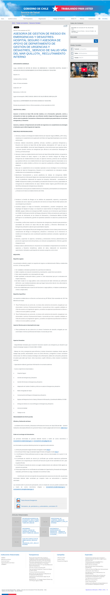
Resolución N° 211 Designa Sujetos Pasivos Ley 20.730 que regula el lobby (40, 580)
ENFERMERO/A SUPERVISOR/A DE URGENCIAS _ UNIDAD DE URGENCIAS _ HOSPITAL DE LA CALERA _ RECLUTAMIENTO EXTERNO (58, 531)
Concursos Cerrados (34, 23)
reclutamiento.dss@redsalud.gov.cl (23, 441)
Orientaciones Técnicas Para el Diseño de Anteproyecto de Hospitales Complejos (95, 576)
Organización (42, 18)
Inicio (2, 18)
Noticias (82, 18)
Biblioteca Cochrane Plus (91, 580)
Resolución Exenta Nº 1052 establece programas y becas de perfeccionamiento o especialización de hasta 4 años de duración (40, 559)
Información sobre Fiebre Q (92, 571)
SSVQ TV (73, 18)
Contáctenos (92, 18)
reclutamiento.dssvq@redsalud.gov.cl (23, 489)
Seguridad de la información (92, 589)
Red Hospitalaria (27, 18)
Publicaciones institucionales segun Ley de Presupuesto (39, 577)
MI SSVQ (104, 18)
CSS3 (104, 589)
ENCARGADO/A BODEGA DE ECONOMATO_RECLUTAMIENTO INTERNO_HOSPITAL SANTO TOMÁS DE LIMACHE (30, 521)
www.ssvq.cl (64, 428)
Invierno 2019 (60, 559)
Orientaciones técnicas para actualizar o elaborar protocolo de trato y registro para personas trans (95, 559)
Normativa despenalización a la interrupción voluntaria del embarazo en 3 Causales (40, 562)
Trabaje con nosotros (22, 23)
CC (107, 589)
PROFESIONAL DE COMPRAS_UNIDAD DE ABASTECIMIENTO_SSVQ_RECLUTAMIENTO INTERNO (59, 521)
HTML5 (100, 589)
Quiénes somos (12, 18)
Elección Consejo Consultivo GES (37, 567)
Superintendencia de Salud (7, 563)
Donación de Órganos (62, 561)
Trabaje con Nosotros (59, 18)
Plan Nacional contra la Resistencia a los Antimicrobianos (95, 573)
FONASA (3, 558)
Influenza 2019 (61, 558)
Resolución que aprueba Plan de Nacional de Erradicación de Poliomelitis (40, 574)
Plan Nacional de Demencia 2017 (93, 578)
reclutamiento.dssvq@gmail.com (43, 441)
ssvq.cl (48, 450)
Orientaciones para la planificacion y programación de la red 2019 (94, 562)
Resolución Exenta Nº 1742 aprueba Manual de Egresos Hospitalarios (40, 565)
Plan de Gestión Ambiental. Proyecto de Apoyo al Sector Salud (40, 569)
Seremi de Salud (5, 561)
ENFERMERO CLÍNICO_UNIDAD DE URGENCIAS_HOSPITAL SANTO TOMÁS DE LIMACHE (30, 531)
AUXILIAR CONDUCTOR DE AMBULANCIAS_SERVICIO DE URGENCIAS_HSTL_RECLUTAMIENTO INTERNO (30, 541)
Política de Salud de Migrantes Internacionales (96, 569)
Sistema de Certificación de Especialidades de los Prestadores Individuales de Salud (96, 583)
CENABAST (3, 564)
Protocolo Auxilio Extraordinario (37, 572)
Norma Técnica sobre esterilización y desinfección (94, 567)
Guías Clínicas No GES (90, 581)
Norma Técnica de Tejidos (91, 565)
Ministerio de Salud (6, 559)
